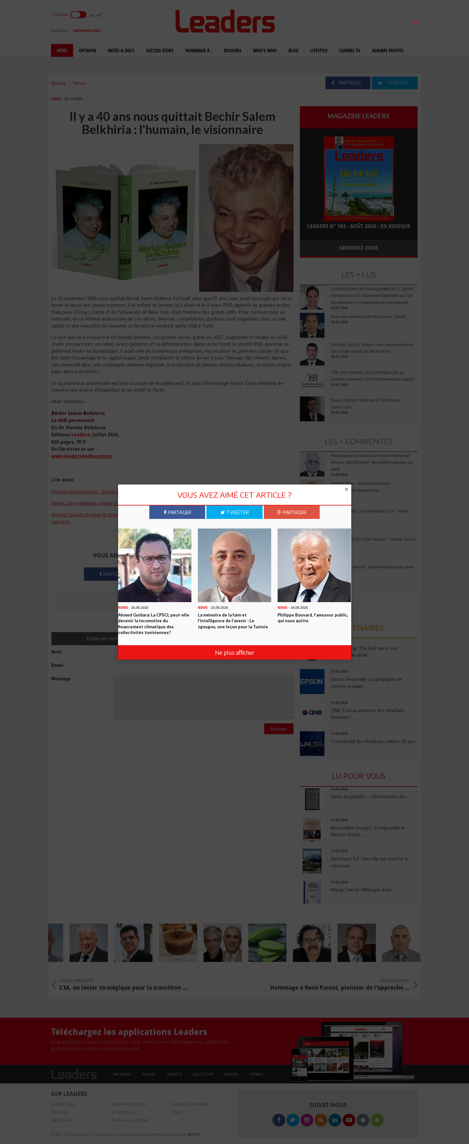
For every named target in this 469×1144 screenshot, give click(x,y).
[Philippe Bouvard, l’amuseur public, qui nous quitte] (314, 565)
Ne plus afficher (234, 652)
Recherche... (315, 20)
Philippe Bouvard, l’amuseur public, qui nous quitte (313, 617)
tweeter (237, 512)
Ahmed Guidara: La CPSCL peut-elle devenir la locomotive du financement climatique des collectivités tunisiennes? (153, 623)
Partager (179, 512)
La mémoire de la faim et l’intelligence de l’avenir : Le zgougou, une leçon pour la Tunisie (233, 620)
